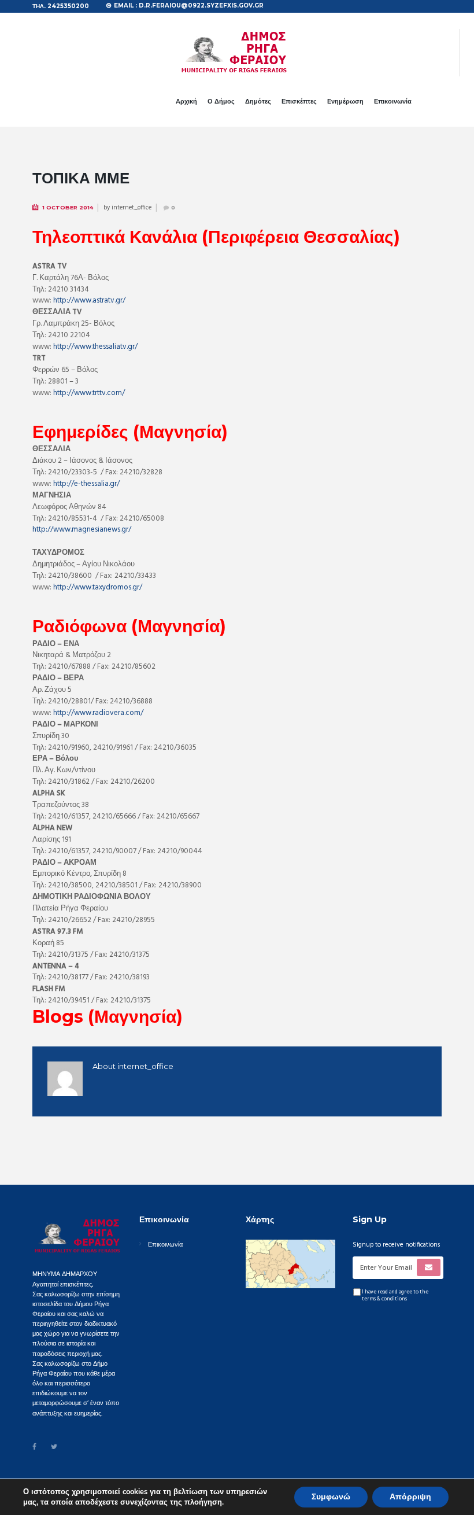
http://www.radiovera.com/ (98, 713)
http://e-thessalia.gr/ (86, 484)
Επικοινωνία (393, 101)
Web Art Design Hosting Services (329, 1486)
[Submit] (429, 1267)
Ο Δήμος (221, 101)
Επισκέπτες (299, 101)
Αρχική (186, 101)
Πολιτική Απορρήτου (245, 1486)
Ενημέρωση (345, 101)
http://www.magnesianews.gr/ (81, 530)
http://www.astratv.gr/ (89, 300)
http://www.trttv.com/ (89, 393)
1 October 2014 (67, 207)
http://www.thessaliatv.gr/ (95, 347)
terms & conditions (384, 1299)
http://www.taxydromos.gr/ (97, 587)
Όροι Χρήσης (193, 1486)
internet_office (131, 207)
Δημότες (258, 101)
